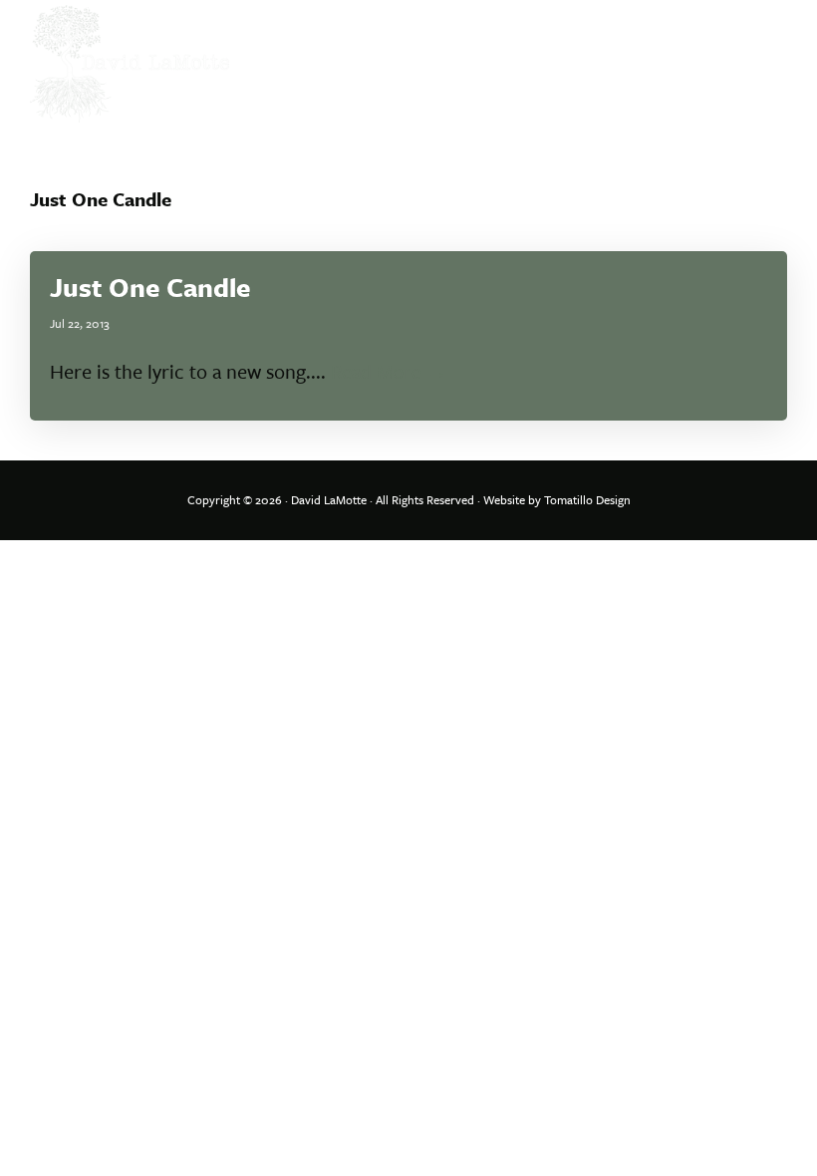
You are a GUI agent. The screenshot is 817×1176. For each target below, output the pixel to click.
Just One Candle (150, 287)
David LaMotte (329, 499)
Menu (764, 35)
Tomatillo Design (587, 499)
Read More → (389, 371)
